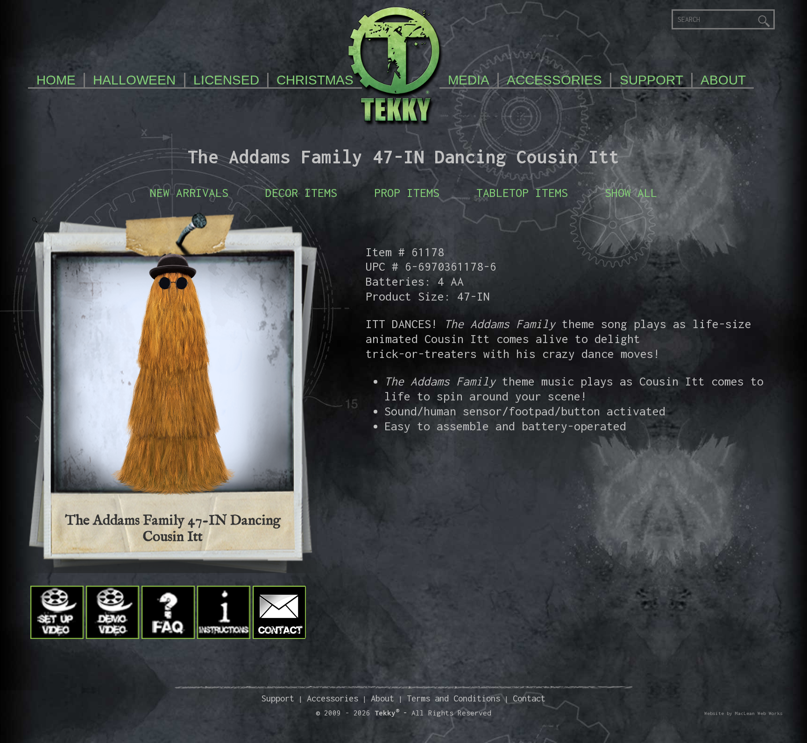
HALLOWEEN (134, 80)
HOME (56, 80)
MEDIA (468, 80)
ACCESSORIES (554, 80)
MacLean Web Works (759, 713)
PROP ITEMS (406, 192)
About (382, 698)
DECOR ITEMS (301, 192)
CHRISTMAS (315, 80)
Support (278, 698)
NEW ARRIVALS (189, 192)
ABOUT (723, 80)
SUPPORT (651, 80)
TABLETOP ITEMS (522, 192)
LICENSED (226, 80)
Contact (529, 698)
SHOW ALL (631, 192)
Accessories (332, 698)
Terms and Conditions (453, 698)
